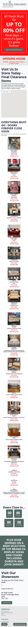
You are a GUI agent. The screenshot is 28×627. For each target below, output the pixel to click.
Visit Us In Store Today (20, 624)
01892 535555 (20, 4)
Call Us (4, 624)
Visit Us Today (5, 621)
